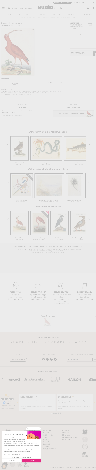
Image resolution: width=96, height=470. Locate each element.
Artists (71, 14)
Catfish (79, 163)
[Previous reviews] (17, 402)
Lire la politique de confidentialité (12, 454)
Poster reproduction (34, 18)
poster (13, 111)
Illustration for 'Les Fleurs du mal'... (74, 201)
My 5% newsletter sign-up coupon (70, 438)
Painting (7, 14)
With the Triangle (21, 201)
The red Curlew (19, 238)
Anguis (46, 163)
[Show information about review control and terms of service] (14, 405)
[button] (4, 466)
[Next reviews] (94, 402)
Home (23, 18)
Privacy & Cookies (90, 467)
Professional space (62, 2)
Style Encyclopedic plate (51, 18)
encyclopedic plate (7, 112)
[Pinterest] (52, 360)
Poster (42, 14)
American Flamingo (39, 238)
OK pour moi (31, 460)
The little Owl (19, 163)
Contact (79, 467)
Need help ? (79, 2)
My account (66, 435)
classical (23, 111)
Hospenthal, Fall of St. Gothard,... (49, 201)
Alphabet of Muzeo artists (48, 337)
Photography (25, 14)
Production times (49, 442)
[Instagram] (48, 360)
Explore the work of (69, 114)
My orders (65, 433)
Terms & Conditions (57, 467)
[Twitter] (56, 360)
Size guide (46, 439)
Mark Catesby (65, 18)
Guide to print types (48, 436)
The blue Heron (59, 238)
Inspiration (87, 14)
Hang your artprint (49, 448)
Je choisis (12, 460)
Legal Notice (70, 467)
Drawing (56, 14)
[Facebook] (44, 360)
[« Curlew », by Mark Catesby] (47, 322)
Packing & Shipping (46, 445)
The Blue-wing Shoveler (79, 238)
